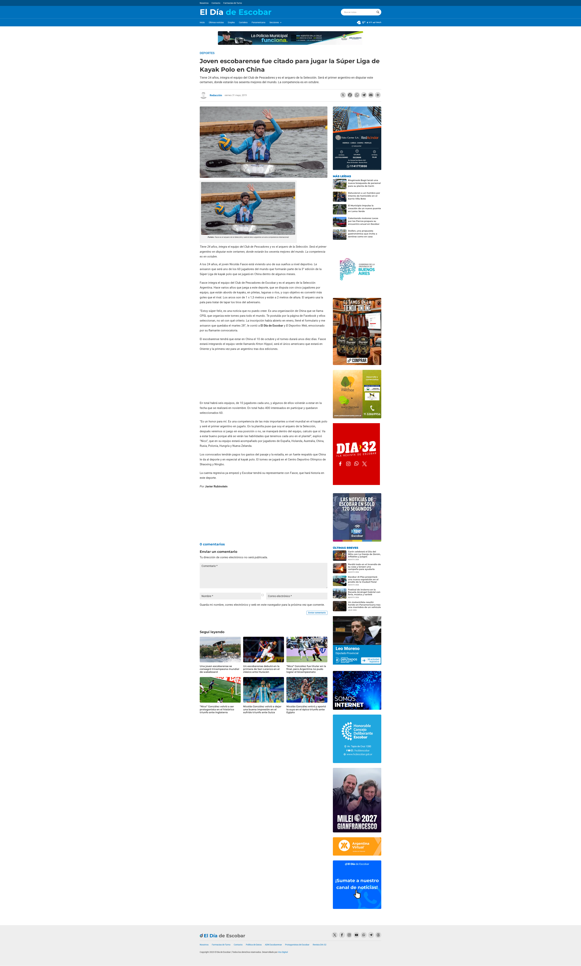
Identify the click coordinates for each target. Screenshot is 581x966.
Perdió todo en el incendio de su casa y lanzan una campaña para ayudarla (364, 566)
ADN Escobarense (273, 945)
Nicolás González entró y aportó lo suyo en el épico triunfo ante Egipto (306, 709)
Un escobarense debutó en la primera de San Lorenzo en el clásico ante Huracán (261, 669)
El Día (235, 12)
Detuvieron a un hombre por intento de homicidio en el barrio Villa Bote (364, 196)
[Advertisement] (263, 376)
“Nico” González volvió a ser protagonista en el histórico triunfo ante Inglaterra (217, 709)
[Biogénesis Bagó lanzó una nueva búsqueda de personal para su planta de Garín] (339, 184)
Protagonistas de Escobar (297, 945)
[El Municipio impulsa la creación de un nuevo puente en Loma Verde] (339, 209)
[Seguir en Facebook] (342, 935)
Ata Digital (283, 952)
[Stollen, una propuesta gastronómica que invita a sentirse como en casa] (339, 234)
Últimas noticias (216, 22)
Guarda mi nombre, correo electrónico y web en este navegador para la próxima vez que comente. (262, 604)
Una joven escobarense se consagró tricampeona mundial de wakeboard (219, 669)
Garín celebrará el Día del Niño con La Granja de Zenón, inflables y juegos (364, 554)
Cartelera (243, 22)
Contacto (216, 3)
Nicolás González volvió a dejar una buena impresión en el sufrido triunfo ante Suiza (262, 709)
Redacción (216, 95)
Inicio (202, 22)
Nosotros (204, 3)
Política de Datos (254, 945)
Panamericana (258, 22)
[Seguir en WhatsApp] (364, 935)
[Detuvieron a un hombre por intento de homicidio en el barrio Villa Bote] (339, 197)
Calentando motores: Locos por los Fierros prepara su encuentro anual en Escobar (363, 221)
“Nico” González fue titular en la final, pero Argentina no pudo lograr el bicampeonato (306, 669)
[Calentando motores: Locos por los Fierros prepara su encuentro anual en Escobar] (339, 222)
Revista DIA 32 (319, 945)
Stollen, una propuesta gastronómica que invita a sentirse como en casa (362, 234)
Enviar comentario (317, 612)
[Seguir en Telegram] (371, 935)
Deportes (207, 53)
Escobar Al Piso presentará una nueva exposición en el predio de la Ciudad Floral (363, 579)
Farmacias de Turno (232, 3)
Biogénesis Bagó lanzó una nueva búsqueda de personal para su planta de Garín (364, 183)
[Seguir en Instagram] (349, 935)
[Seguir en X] (335, 935)
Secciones (274, 22)
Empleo (231, 22)
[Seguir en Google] (378, 935)
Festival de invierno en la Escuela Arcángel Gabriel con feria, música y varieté (364, 592)
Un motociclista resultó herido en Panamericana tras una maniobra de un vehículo (364, 604)
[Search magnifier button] (378, 12)
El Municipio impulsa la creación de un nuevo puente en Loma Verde (364, 208)
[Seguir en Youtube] (356, 935)
